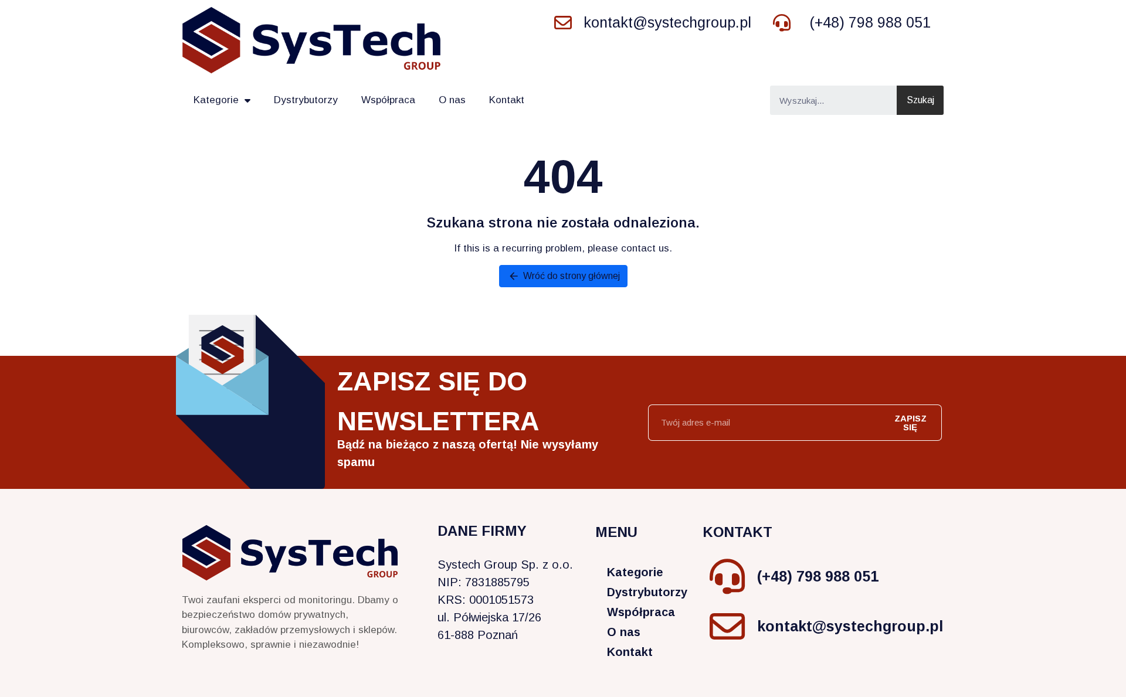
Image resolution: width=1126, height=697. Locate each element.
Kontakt (506, 100)
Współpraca (388, 100)
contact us (645, 248)
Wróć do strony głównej (564, 276)
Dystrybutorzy (306, 100)
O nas (452, 100)
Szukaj (920, 100)
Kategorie (216, 100)
